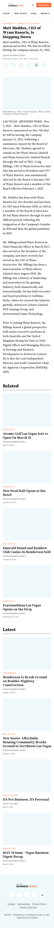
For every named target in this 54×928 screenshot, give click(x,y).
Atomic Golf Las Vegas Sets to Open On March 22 (25, 436)
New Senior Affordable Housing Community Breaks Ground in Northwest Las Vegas (27, 742)
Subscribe (43, 5)
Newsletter (9, 848)
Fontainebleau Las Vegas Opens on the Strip (22, 607)
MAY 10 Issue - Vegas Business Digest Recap (26, 855)
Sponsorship (23, 904)
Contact (11, 904)
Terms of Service (28, 907)
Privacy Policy (39, 904)
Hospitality (9, 24)
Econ (33, 13)
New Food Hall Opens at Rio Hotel (24, 493)
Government (9, 673)
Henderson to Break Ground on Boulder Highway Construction (25, 681)
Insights (45, 13)
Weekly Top (24, 24)
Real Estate (20, 13)
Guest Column (10, 795)
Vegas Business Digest (14, 55)
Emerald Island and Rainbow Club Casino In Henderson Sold (27, 550)
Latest (6, 13)
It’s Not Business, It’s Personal (26, 799)
